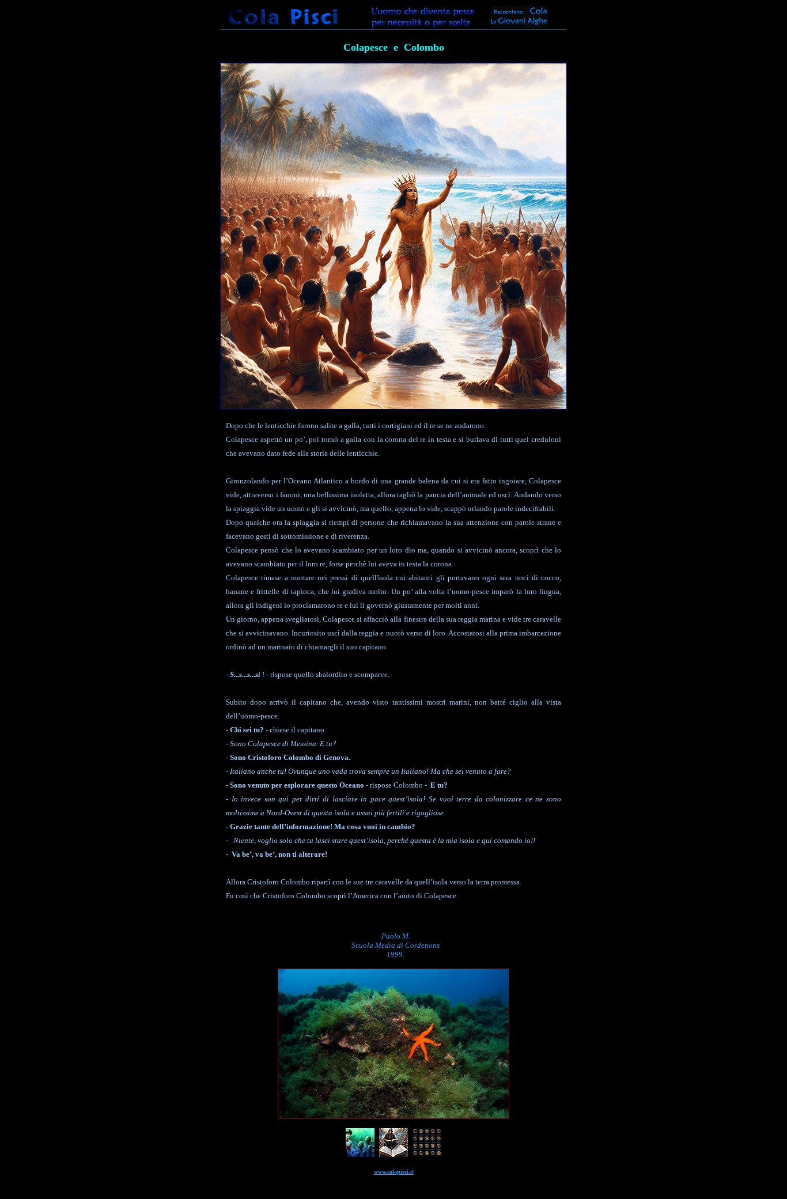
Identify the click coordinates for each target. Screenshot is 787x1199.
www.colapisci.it (394, 1171)
